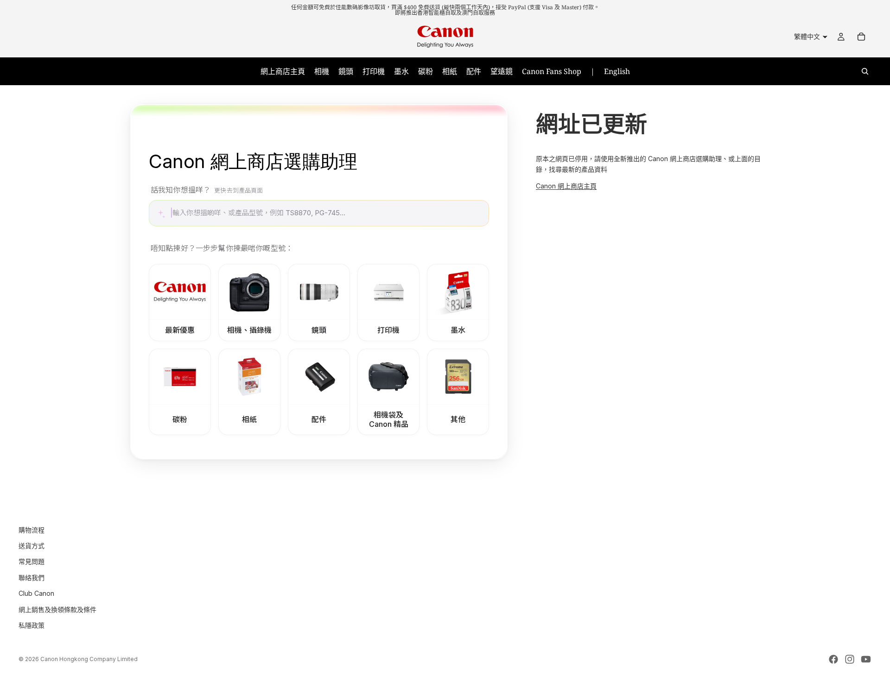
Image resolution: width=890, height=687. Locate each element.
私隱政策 (31, 625)
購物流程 (31, 529)
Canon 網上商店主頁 (566, 186)
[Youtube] (865, 659)
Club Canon (36, 593)
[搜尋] (865, 71)
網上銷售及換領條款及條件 (57, 609)
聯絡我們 (31, 577)
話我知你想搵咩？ (207, 189)
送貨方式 (31, 546)
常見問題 (31, 561)
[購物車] (861, 36)
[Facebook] (833, 659)
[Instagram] (849, 659)
